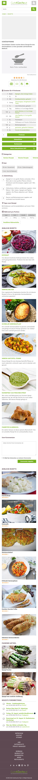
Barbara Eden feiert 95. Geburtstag (17, 708)
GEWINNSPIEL (19, 755)
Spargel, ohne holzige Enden (23, 94)
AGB (19, 742)
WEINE (19, 757)
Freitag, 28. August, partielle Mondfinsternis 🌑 (21, 713)
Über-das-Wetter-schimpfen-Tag (16, 725)
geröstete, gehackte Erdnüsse (24, 127)
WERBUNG (19, 751)
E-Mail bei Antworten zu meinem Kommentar (17, 458)
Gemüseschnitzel (7, 552)
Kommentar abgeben (26, 461)
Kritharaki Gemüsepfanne (9, 581)
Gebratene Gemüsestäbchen (10, 637)
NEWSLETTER (19, 753)
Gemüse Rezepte (8, 158)
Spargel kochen (6, 670)
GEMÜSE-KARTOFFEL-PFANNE (11, 358)
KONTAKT (19, 735)
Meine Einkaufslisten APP (18, 148)
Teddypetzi (25, 715)
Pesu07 (24, 705)
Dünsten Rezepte (23, 158)
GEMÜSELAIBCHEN (8, 289)
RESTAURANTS (19, 759)
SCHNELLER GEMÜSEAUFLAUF (11, 324)
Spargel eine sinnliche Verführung (12, 696)
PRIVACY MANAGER (19, 746)
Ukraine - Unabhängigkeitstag (15, 703)
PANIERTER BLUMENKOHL (10, 427)
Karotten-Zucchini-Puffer (9, 609)
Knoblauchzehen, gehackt (23, 99)
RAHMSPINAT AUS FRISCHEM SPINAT (14, 393)
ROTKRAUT (5, 255)
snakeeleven (26, 727)
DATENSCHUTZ (19, 744)
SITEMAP (19, 737)
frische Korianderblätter (22, 130)
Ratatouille (5, 524)
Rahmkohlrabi (6, 496)
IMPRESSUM (19, 733)
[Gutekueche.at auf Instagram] (19, 765)
